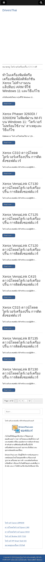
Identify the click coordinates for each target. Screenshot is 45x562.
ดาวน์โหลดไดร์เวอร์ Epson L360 (17, 527)
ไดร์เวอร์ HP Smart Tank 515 (16, 541)
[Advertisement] (22, 37)
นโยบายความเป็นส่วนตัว (19, 560)
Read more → (9, 104)
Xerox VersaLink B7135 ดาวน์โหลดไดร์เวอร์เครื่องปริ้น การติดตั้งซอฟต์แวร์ (21, 342)
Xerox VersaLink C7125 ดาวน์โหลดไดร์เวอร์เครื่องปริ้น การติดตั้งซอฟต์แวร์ (21, 219)
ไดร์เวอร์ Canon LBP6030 (14, 523)
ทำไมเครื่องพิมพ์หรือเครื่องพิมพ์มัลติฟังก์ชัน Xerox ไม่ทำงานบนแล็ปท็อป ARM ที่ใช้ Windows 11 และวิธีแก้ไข (21, 83)
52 (29, 401)
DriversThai (9, 10)
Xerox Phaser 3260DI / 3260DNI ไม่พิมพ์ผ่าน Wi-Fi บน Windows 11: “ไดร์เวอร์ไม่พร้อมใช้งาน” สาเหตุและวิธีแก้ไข (22, 122)
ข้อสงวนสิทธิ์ (32, 560)
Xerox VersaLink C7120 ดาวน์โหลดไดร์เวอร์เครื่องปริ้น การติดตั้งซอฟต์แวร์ (21, 249)
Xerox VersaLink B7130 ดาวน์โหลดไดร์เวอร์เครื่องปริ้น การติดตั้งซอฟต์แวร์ (21, 373)
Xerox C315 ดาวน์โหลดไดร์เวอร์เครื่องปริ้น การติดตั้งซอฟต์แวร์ (21, 311)
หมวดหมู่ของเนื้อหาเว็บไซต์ (15, 545)
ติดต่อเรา (39, 560)
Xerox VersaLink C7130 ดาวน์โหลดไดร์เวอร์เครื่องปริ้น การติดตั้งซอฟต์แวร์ (21, 188)
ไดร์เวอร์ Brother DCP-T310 (15, 536)
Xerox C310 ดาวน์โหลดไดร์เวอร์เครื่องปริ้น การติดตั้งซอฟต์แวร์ (21, 157)
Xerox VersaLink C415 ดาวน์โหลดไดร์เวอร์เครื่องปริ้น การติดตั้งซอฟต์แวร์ (21, 280)
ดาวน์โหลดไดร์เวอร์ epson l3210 (17, 532)
